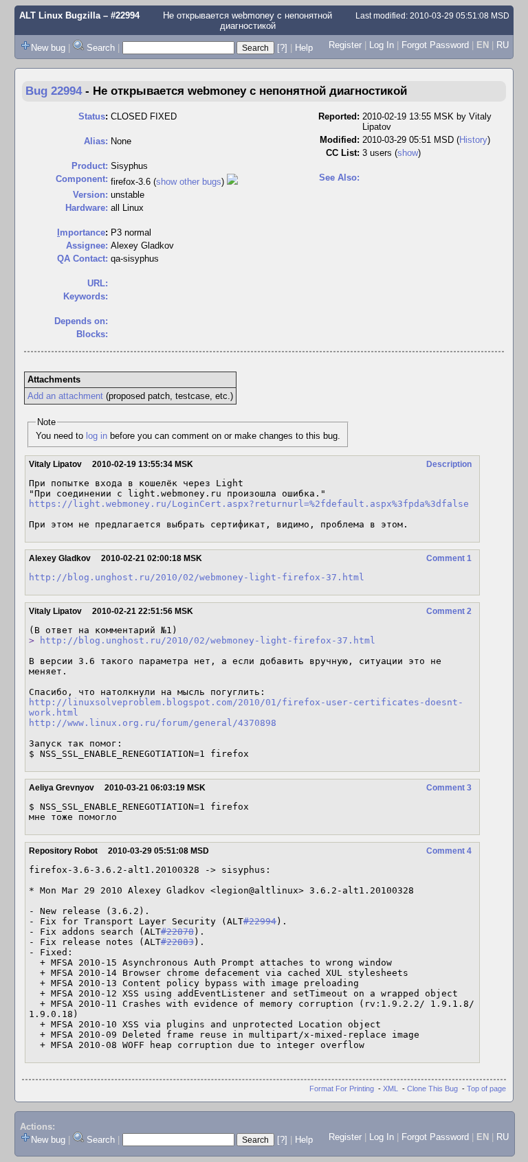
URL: (97, 283)
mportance (81, 232)
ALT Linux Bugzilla (59, 15)
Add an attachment (65, 396)
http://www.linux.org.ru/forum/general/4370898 (152, 723)
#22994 (259, 921)
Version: (90, 195)
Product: (90, 166)
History (473, 140)
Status (91, 116)
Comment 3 (449, 788)
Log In (381, 45)
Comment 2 (449, 611)
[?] (282, 48)
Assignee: (87, 245)
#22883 (177, 942)
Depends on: (81, 321)
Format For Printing (341, 1088)
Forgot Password (435, 45)
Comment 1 (449, 558)
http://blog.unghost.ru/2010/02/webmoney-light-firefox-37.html (196, 577)
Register (345, 45)
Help (304, 48)
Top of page (486, 1088)
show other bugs (188, 181)
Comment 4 (449, 851)
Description (449, 464)
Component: (82, 179)
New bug (48, 48)
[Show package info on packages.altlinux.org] (232, 181)
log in (96, 436)
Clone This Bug (432, 1088)
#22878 (177, 931)
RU (502, 45)
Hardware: (86, 208)
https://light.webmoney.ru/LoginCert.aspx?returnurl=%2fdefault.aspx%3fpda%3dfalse (249, 504)
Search (101, 48)
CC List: (343, 153)
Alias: (96, 141)
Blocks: (92, 334)
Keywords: (85, 296)
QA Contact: (82, 258)
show (407, 153)
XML (390, 1088)
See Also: (339, 177)
